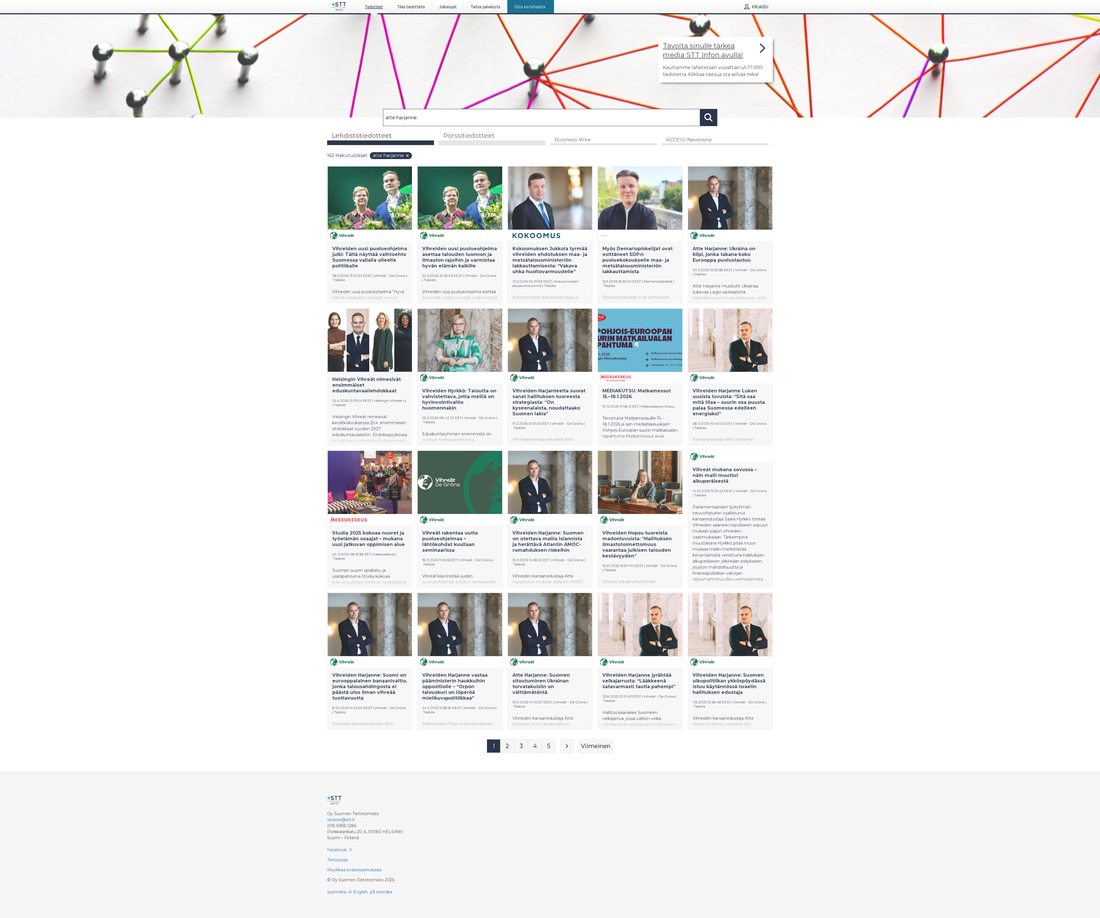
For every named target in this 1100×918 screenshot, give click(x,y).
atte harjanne (388, 155)
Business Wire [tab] (573, 139)
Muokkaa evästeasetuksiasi (354, 869)
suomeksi (336, 891)
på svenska (381, 891)
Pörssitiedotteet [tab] (469, 136)
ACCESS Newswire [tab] (689, 139)
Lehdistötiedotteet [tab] (362, 136)
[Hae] (708, 117)
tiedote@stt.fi (341, 819)
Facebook (337, 849)
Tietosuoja (337, 859)
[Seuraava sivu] (567, 746)
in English (358, 891)
